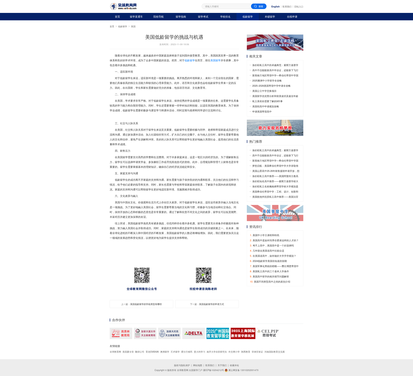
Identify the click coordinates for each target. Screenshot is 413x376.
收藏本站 (234, 365)
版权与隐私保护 (182, 365)
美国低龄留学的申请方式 (211, 304)
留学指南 (181, 16)
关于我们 (222, 365)
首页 (117, 16)
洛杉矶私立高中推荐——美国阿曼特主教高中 (275, 176)
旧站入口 (298, 6)
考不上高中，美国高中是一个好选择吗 (272, 245)
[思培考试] (268, 333)
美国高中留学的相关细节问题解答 (269, 276)
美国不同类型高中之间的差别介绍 (270, 281)
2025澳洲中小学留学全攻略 (267, 80)
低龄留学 (247, 16)
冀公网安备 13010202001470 (243, 370)
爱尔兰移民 (186, 351)
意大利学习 (199, 351)
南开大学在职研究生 (217, 351)
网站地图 (197, 365)
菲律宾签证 (257, 351)
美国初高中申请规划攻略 (265, 106)
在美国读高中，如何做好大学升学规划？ (273, 255)
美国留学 (215, 60)
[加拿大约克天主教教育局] (169, 333)
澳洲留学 (164, 351)
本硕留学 (270, 16)
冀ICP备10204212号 (213, 370)
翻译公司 (139, 351)
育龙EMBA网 (152, 351)
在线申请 (292, 16)
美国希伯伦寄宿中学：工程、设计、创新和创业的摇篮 (275, 192)
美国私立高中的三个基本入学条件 (269, 271)
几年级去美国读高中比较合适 (267, 250)
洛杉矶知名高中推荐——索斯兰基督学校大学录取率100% (275, 181)
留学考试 (203, 16)
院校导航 (158, 16)
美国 (133, 26)
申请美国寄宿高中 (262, 111)
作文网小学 (234, 351)
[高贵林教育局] (121, 333)
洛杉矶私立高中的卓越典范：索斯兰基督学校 (275, 65)
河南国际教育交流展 (274, 351)
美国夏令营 (128, 351)
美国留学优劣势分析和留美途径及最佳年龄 (275, 96)
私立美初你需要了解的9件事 (267, 101)
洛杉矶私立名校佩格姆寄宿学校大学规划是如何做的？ (275, 187)
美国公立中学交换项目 (264, 90)
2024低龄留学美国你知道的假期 (268, 261)
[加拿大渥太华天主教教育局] (145, 333)
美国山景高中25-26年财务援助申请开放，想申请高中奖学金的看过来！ (275, 171)
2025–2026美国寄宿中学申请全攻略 (271, 85)
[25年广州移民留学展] (217, 333)
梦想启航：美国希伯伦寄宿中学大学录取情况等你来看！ (275, 166)
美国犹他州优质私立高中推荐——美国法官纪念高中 (275, 197)
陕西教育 (245, 351)
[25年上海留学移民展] (243, 333)
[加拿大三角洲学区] (193, 333)
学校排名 (225, 16)
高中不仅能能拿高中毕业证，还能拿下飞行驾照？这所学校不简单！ (275, 70)
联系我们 (287, 6)
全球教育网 (115, 351)
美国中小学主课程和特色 (264, 235)
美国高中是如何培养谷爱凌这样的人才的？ (274, 240)
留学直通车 (136, 16)
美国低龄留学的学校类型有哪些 (146, 304)
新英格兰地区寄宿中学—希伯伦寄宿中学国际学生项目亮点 (275, 76)
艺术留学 (175, 351)
